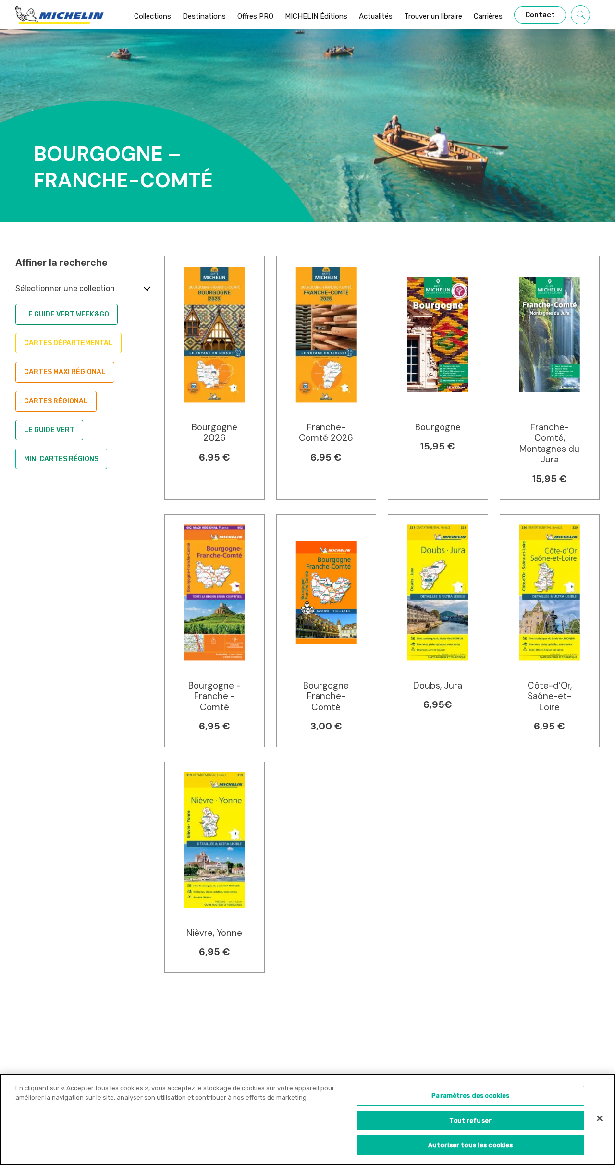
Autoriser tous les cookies (470, 1145)
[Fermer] (599, 1118)
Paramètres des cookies (470, 1095)
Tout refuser (470, 1120)
